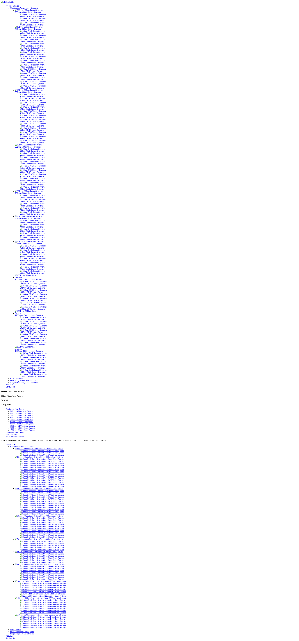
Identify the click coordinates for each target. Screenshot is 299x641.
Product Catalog (12, 6)
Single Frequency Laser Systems (24, 383)
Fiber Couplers (16, 378)
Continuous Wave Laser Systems (24, 8)
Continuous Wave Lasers (15, 409)
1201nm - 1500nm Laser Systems (22, 428)
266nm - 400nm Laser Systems (21, 411)
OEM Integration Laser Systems (23, 381)
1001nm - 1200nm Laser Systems (22, 426)
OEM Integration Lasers (14, 432)
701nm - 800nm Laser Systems (21, 420)
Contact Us (10, 387)
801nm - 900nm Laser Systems (21, 422)
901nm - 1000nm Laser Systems (22, 424)
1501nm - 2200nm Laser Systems (22, 430)
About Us (9, 385)
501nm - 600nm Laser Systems (21, 415)
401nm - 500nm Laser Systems (21, 413)
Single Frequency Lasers (15, 436)
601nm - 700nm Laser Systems (21, 417)
